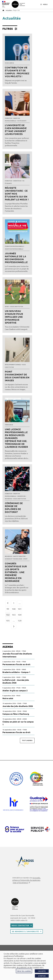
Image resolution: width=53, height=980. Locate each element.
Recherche (8, 498)
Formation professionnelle (14, 246)
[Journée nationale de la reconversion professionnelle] (17, 232)
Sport (7, 306)
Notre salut (7, 698)
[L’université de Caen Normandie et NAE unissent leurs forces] (17, 104)
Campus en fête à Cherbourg (15, 714)
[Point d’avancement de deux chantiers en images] (17, 350)
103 (14, 614)
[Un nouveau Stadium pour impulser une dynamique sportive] (17, 292)
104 (19, 614)
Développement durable (13, 364)
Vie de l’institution (16, 306)
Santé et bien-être (19, 556)
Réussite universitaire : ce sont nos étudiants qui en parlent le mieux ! (17, 194)
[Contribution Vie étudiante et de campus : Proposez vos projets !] (17, 49)
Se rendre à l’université (25, 931)
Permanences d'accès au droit (16, 664)
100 (14, 609)
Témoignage (9, 424)
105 (8, 620)
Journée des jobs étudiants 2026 (17, 706)
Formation (8, 118)
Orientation (17, 180)
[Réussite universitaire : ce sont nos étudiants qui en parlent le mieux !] (17, 166)
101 (19, 609)
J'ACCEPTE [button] (42, 971)
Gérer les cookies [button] (24, 971)
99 (8, 609)
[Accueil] (3, 10)
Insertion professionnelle (14, 249)
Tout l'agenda (27, 740)
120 (19, 620)
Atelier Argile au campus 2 (14, 690)
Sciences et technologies (13, 559)
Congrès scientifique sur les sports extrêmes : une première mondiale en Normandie (16, 572)
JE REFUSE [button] (42, 976)
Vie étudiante (21, 120)
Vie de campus (9, 63)
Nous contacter (20, 925)
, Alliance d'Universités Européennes (26, 880)
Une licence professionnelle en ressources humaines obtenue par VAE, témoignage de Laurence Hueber (16, 438)
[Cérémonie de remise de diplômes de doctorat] (17, 479)
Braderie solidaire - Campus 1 (16, 672)
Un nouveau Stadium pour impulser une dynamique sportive (14, 317)
